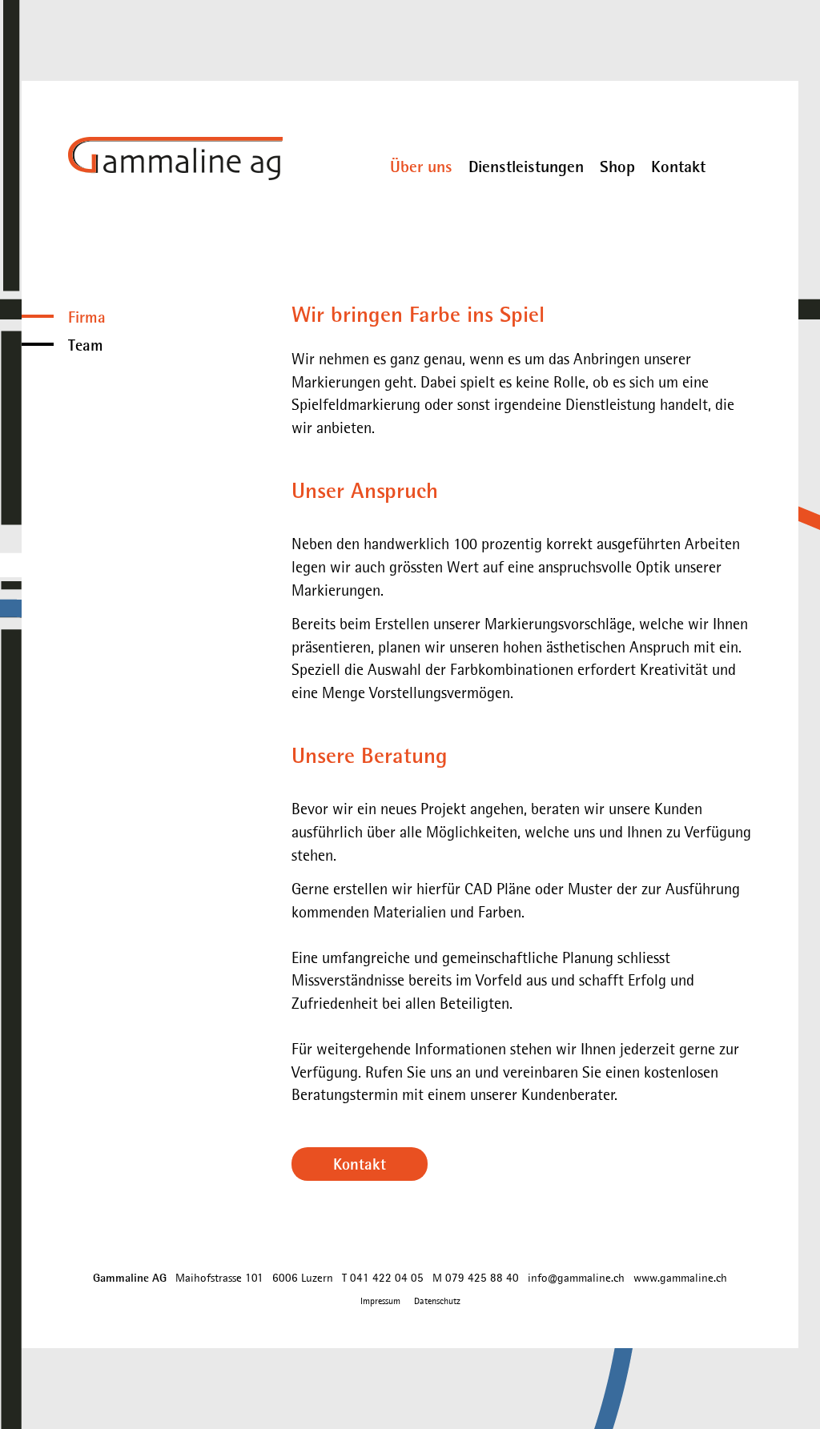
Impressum (380, 1301)
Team (85, 345)
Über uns (421, 166)
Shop (617, 166)
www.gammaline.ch (680, 1277)
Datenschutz (437, 1301)
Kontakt (678, 166)
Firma (87, 317)
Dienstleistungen (526, 166)
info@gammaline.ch (576, 1277)
